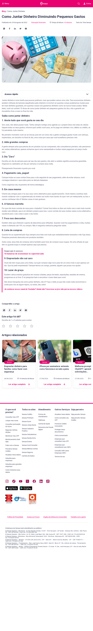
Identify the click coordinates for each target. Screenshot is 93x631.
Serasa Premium (27, 418)
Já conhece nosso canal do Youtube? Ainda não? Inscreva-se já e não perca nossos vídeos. (43, 289)
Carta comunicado (61, 435)
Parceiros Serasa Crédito (11, 450)
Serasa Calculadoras (29, 434)
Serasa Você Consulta (29, 445)
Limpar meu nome (11, 420)
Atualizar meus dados (13, 455)
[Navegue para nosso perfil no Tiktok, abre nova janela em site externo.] (13, 482)
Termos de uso (60, 456)
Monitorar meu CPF (12, 436)
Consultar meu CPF (12, 417)
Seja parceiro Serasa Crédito (78, 419)
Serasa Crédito (27, 414)
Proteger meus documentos (60, 431)
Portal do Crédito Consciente (61, 425)
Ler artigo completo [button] (17, 384)
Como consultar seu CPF (62, 419)
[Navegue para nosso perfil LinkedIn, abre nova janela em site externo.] (41, 482)
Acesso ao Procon (33, 517)
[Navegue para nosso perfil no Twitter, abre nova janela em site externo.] (27, 482)
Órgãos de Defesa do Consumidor (55, 517)
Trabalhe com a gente (78, 517)
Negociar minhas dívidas (11, 431)
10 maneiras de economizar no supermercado (24, 254)
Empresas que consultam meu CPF (62, 440)
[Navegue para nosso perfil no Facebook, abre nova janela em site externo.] (34, 482)
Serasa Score (26, 421)
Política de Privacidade (15, 517)
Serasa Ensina (27, 441)
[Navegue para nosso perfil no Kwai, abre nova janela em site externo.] (47, 482)
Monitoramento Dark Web (12, 440)
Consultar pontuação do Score (12, 425)
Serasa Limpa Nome (29, 425)
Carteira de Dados (28, 456)
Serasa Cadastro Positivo (28, 430)
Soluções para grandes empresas (13, 465)
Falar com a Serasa (12, 445)
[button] (4, 28)
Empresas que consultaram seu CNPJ (63, 446)
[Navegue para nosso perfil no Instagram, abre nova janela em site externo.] (7, 482)
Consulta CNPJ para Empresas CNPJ (62, 452)
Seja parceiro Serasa (78, 414)
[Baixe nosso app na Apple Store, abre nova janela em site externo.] (11, 490)
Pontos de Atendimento (42, 415)
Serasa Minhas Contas (30, 449)
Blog (4, 11)
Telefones (41, 420)
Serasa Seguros (27, 452)
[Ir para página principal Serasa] (44, 3)
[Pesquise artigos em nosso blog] (79, 3)
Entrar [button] (88, 3)
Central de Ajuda (44, 424)
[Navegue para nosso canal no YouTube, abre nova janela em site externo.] (20, 482)
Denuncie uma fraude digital (45, 428)
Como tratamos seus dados (12, 471)
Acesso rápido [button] (11, 94)
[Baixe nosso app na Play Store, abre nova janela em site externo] (26, 490)
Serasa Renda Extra (29, 438)
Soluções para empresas (10, 459)
